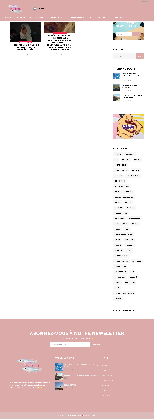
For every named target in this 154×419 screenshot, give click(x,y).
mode (127, 229)
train (117, 288)
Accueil (104, 366)
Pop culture (120, 266)
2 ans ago (25, 54)
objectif (118, 250)
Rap (132, 272)
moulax (117, 245)
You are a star (106, 395)
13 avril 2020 (126, 80)
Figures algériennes (123, 197)
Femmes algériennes (123, 192)
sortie (117, 282)
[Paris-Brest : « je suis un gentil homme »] (116, 97)
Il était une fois (25, 42)
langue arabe (120, 224)
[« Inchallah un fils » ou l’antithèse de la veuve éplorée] (25, 40)
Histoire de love (107, 390)
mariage (135, 224)
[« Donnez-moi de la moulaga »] (116, 87)
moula (117, 240)
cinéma (137, 160)
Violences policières (124, 293)
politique (136, 261)
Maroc (117, 229)
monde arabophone (123, 234)
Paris (128, 250)
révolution (119, 277)
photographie (121, 261)
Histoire (118, 208)
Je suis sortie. (70, 385)
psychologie (120, 272)
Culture (118, 176)
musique (129, 245)
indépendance (120, 213)
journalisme (134, 218)
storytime (130, 282)
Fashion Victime (121, 186)
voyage (117, 298)
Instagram (119, 218)
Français (145, 2)
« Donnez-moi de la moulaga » (129, 86)
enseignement (132, 176)
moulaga (129, 240)
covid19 (135, 170)
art (116, 160)
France (117, 202)
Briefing (105, 371)
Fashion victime (107, 380)
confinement (120, 165)
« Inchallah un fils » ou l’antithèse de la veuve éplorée (25, 47)
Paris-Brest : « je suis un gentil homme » (131, 96)
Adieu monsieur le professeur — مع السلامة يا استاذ (131, 75)
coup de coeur (121, 170)
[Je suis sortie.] (59, 386)
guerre (128, 202)
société (133, 277)
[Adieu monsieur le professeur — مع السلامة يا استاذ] (116, 76)
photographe (120, 256)
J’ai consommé (107, 375)
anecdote (130, 154)
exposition (119, 181)
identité (131, 208)
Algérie (117, 154)
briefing (126, 160)
